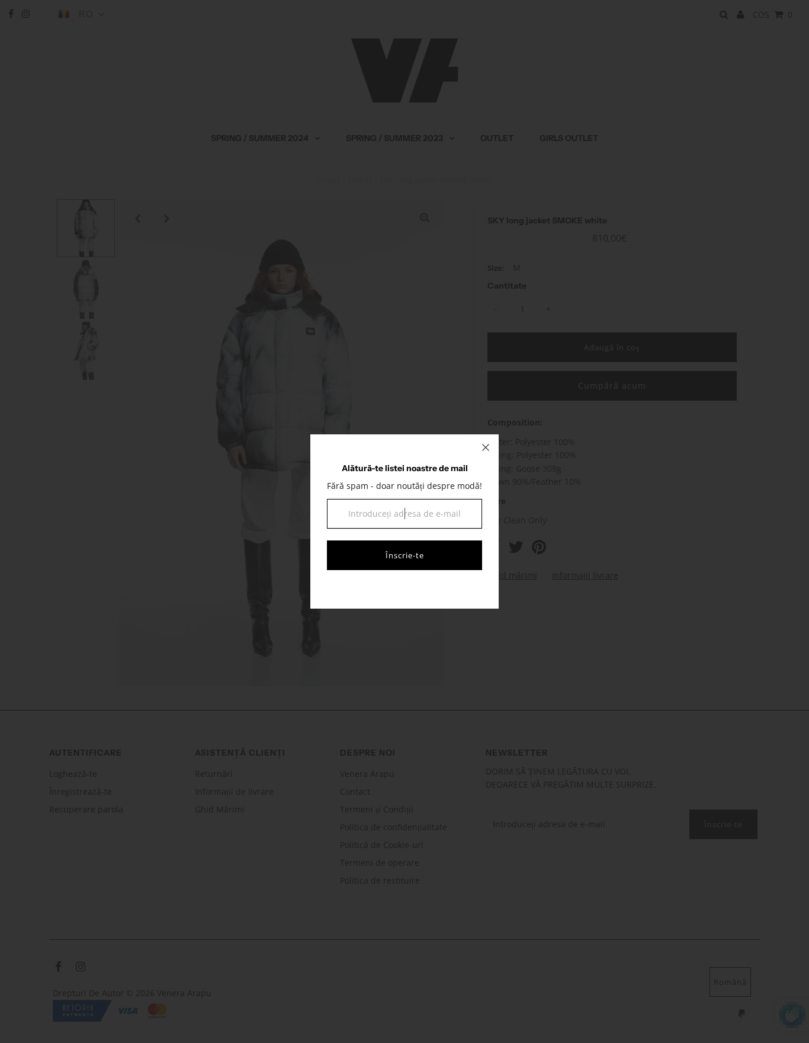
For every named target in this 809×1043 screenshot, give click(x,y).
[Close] (486, 447)
